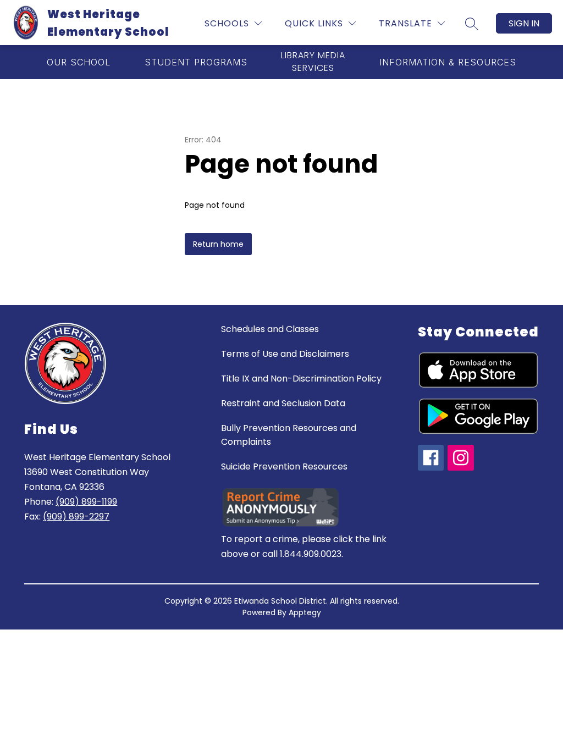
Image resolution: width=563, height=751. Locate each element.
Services (313, 61)
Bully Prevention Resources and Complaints (288, 435)
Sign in (524, 23)
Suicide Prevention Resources (284, 466)
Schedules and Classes (270, 329)
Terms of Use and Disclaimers (285, 353)
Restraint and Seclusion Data (283, 403)
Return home (218, 244)
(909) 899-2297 (76, 516)
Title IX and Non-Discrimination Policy (301, 378)
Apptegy (305, 612)
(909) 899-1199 (86, 501)
